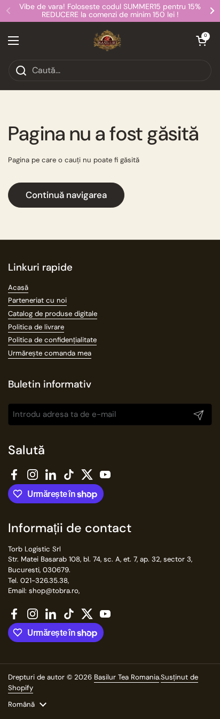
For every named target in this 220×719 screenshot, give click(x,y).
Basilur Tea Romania (126, 677)
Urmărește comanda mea (49, 353)
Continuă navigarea (66, 195)
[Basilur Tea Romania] (107, 40)
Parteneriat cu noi (37, 300)
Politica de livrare (36, 326)
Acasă (18, 287)
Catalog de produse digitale (52, 313)
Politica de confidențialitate (52, 339)
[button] (201, 40)
